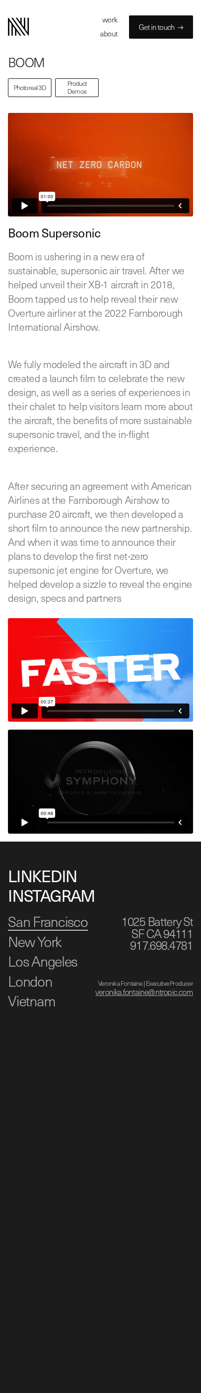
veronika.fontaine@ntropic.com (144, 991)
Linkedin (42, 875)
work (110, 19)
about (109, 33)
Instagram (51, 895)
